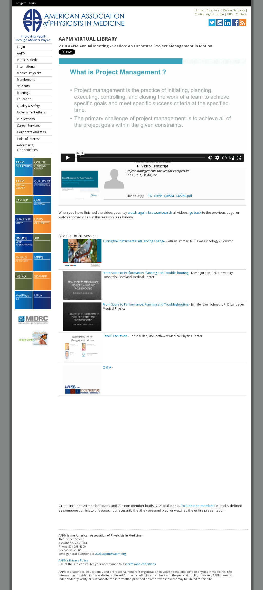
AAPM (21, 53)
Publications (26, 119)
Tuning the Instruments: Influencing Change (134, 241)
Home (199, 10)
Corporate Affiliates (31, 132)
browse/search (160, 212)
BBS (229, 14)
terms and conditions (141, 564)
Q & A (107, 367)
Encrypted (20, 3)
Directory (213, 10)
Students (23, 86)
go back (195, 212)
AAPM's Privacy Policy (73, 560)
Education (24, 99)
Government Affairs (31, 112)
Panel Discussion (115, 336)
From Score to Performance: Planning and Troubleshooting (146, 273)
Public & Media (28, 60)
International (26, 66)
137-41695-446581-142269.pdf (169, 196)
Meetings (23, 93)
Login (32, 3)
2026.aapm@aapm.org (110, 554)
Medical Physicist (29, 73)
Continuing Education (209, 14)
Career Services (234, 10)
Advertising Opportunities (27, 147)
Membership (26, 79)
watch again (137, 212)
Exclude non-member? (198, 505)
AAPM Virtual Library (88, 38)
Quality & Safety (28, 106)
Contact (241, 14)
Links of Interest (28, 139)
